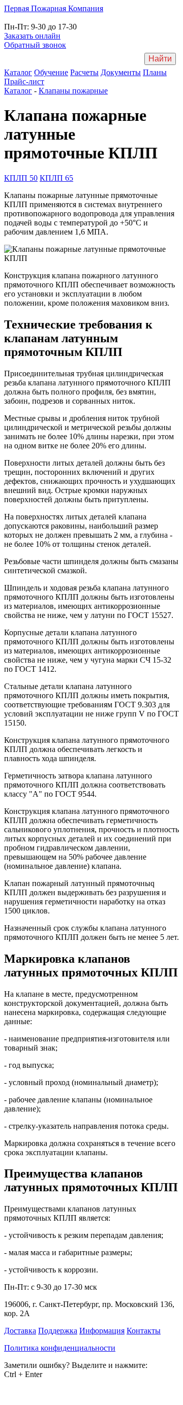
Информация (102, 1330)
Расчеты (84, 72)
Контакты (144, 1330)
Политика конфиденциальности (59, 1348)
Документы (121, 72)
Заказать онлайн (32, 35)
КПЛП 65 (56, 178)
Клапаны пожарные (73, 90)
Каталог (18, 72)
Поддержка (57, 1330)
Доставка (20, 1330)
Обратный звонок (35, 45)
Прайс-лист (24, 81)
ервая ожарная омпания (53, 8)
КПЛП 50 (21, 178)
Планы (155, 72)
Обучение (51, 72)
